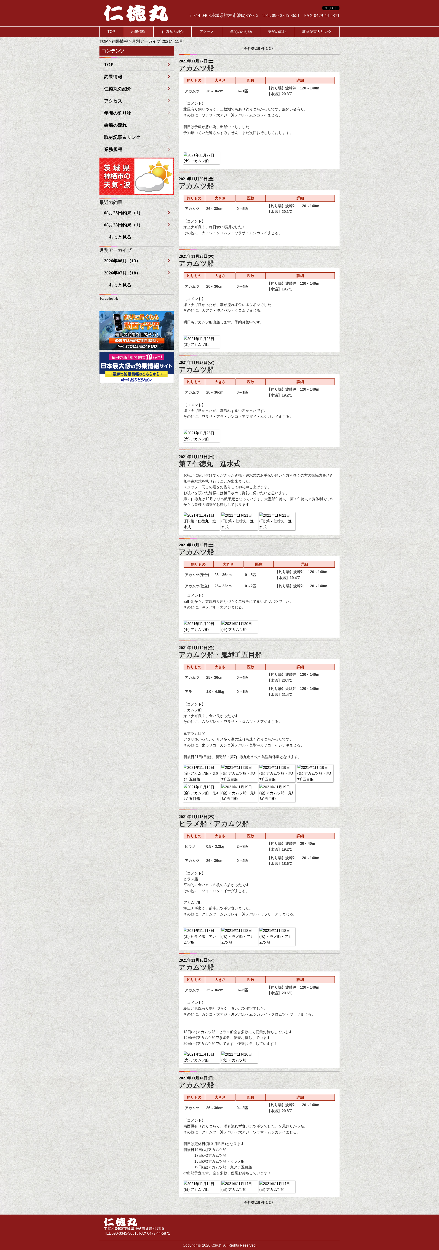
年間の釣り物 (241, 32)
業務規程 (113, 149)
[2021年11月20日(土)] (201, 627)
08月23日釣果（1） (123, 224)
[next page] (272, 49)
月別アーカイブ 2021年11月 (157, 41)
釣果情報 (138, 32)
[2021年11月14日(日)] (201, 1187)
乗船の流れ (277, 32)
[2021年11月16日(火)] (201, 1057)
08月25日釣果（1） (123, 212)
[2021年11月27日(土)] (201, 158)
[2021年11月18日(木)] (201, 937)
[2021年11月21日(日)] (201, 521)
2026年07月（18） (122, 272)
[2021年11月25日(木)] (201, 342)
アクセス (206, 32)
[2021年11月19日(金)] (201, 773)
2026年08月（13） (122, 260)
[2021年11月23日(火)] (201, 436)
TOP (111, 32)
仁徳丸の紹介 (173, 32)
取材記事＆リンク (317, 32)
